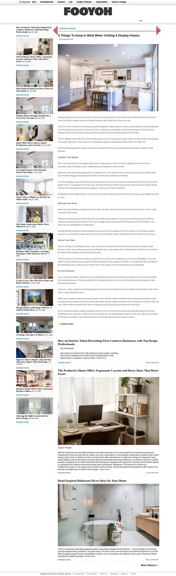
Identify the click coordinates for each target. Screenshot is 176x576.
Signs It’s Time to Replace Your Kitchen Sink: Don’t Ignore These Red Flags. (33, 361)
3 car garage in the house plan (82, 185)
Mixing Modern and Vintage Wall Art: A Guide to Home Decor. (34, 309)
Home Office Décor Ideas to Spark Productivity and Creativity (31, 144)
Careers (133, 574)
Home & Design (119, 2)
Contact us (103, 574)
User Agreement (78, 574)
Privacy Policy (92, 574)
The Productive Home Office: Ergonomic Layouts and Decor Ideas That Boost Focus (34, 59)
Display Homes (67, 324)
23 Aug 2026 (24, 2)
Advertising (114, 574)
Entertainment (46, 2)
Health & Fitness (84, 2)
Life (70, 2)
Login (140, 20)
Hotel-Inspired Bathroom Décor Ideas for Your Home (92, 480)
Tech (34, 2)
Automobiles (102, 2)
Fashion (61, 2)
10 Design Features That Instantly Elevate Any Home (31, 171)
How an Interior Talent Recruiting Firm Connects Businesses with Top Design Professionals (33, 29)
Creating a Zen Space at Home (29, 335)
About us (124, 574)
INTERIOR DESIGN (22, 36)
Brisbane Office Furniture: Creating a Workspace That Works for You (33, 252)
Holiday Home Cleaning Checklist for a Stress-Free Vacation (33, 117)
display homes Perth (130, 133)
